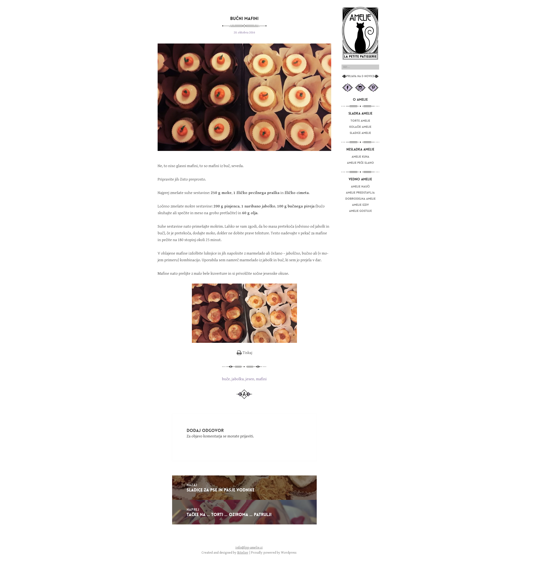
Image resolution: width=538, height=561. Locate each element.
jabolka (238, 379)
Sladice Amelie (360, 133)
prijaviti (246, 436)
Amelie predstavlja (360, 193)
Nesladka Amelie (360, 149)
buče (226, 379)
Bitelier (242, 553)
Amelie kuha (360, 157)
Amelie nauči (360, 187)
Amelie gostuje (360, 211)
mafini (261, 379)
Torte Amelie (360, 121)
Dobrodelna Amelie (360, 199)
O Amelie (360, 99)
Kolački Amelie (360, 127)
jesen (249, 379)
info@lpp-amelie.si (249, 548)
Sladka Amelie (360, 113)
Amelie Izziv (360, 205)
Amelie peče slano (360, 163)
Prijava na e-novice (360, 76)
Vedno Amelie (360, 179)
